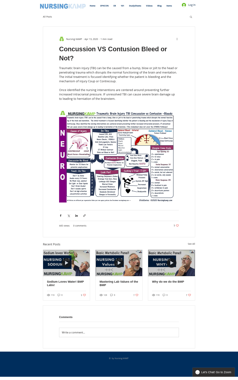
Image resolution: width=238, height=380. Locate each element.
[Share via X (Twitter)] (68, 215)
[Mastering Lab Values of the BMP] (119, 263)
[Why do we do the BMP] (171, 263)
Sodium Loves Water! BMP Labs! (65, 283)
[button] (191, 16)
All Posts (47, 16)
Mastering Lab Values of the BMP (119, 283)
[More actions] (177, 39)
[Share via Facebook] (60, 215)
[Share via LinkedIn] (76, 215)
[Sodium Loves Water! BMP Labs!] (66, 263)
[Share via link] (84, 215)
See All (191, 243)
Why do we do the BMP (168, 281)
